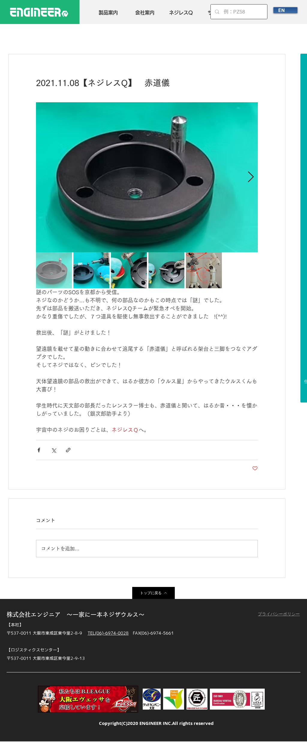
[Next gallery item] (250, 177)
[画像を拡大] (147, 177)
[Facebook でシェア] (39, 450)
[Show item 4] (166, 270)
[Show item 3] (129, 270)
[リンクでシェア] (68, 450)
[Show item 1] (54, 270)
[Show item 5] (204, 270)
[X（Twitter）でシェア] (53, 450)
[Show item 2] (91, 270)
